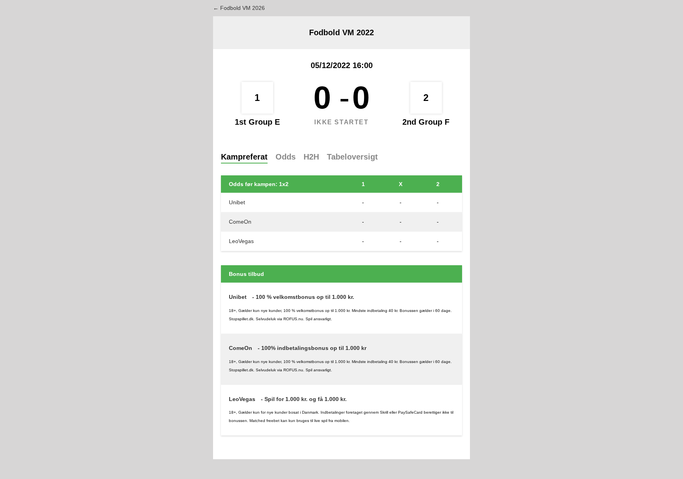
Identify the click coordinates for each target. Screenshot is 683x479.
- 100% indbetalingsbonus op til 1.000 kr (312, 348)
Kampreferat (244, 156)
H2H (311, 156)
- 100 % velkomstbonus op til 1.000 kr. (303, 297)
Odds (285, 156)
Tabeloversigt (352, 156)
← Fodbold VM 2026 (239, 8)
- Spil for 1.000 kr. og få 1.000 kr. (304, 399)
